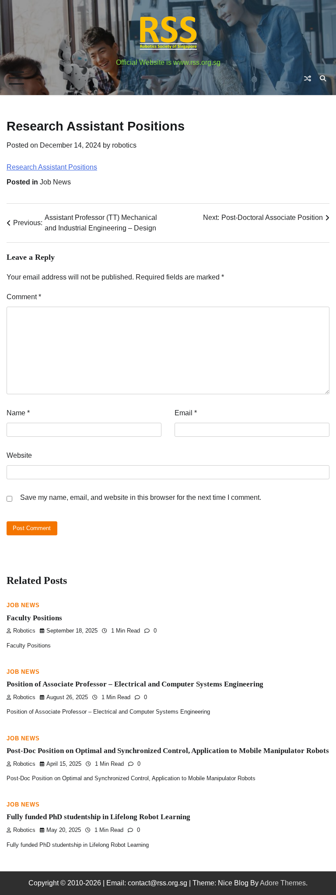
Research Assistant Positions (52, 167)
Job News (55, 182)
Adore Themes (283, 883)
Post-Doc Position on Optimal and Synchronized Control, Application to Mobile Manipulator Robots (168, 750)
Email (186, 413)
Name (18, 413)
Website (19, 455)
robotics (124, 145)
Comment (24, 297)
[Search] (322, 78)
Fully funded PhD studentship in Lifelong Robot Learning (98, 817)
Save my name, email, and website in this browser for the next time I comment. (140, 497)
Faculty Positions (34, 618)
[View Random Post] (307, 78)
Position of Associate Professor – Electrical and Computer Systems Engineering (135, 684)
